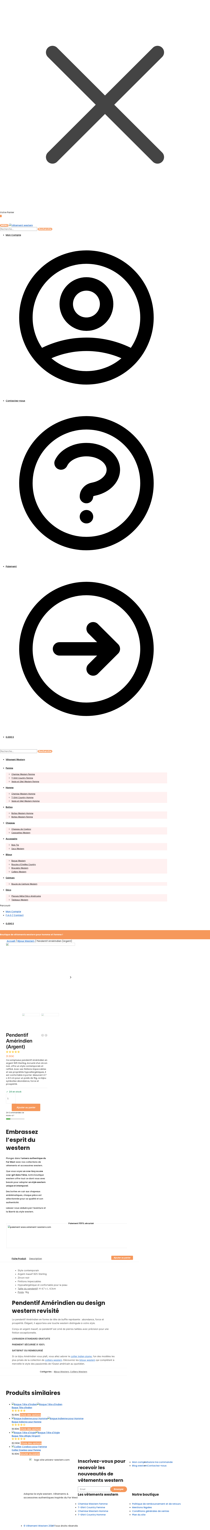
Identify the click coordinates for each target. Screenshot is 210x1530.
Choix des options (30, 1414)
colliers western (53, 1360)
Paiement (11, 566)
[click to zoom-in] (40, 977)
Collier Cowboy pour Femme (26, 1450)
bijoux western (87, 1360)
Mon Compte (13, 235)
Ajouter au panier (26, 1107)
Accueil (11, 941)
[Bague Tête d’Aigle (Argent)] (36, 1432)
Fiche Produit (19, 1258)
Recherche (45, 229)
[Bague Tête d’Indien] (37, 1404)
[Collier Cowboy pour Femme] (29, 1446)
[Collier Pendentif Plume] (46, 1035)
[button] (13, 1052)
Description (35, 1258)
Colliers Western (78, 1371)
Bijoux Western (25, 941)
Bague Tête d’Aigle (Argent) (26, 1436)
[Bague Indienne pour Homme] (47, 1418)
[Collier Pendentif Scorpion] (42, 1035)
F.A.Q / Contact (15, 915)
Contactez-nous (15, 400)
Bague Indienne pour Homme (26, 1421)
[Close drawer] (1, 216)
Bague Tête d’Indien (22, 1407)
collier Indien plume (81, 1356)
